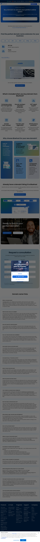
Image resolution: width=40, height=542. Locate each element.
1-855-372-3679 (20, 276)
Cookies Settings (16, 540)
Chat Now (20, 273)
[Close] (38, 533)
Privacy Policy (4, 537)
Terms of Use (14, 533)
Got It (23, 540)
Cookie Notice (3, 538)
